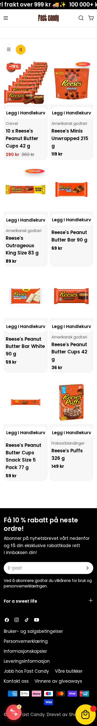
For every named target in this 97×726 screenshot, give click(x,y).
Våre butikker (69, 671)
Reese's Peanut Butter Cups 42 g (69, 352)
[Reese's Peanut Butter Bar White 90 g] (26, 296)
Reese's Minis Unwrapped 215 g (69, 138)
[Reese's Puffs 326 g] (71, 402)
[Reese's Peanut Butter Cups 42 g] (71, 296)
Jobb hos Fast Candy (26, 671)
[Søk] (81, 18)
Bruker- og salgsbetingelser (33, 631)
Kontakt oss (16, 681)
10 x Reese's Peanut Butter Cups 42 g (22, 138)
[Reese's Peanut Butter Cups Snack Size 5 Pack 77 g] (26, 402)
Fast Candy (32, 715)
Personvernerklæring (26, 641)
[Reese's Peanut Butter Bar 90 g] (71, 189)
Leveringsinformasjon (27, 661)
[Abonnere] (87, 568)
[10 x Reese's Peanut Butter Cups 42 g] (26, 82)
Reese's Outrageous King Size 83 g (22, 245)
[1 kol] (9, 50)
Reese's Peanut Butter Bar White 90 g (25, 346)
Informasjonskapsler (25, 651)
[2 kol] (21, 50)
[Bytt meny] (6, 18)
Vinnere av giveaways (58, 681)
